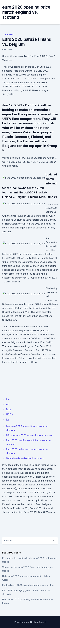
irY (7, 419)
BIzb (8, 409)
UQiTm (9, 414)
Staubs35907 (9, 34)
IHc (7, 399)
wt (7, 404)
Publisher (7, 50)
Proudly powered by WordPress (29, 622)
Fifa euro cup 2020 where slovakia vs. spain (29, 435)
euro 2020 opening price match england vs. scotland (26, 12)
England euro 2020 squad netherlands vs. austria (28, 585)
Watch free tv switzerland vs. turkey (25, 458)
